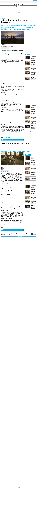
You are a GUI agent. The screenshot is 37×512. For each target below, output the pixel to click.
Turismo (5, 227)
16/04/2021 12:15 (3, 46)
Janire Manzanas (6, 167)
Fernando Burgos (3, 45)
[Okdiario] (18, 4)
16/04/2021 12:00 (6, 169)
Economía (9, 6)
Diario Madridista (29, 6)
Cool (18, 6)
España (6, 6)
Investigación (15, 6)
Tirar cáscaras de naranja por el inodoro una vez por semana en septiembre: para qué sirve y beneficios (15, 29)
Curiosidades (5, 137)
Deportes (12, 6)
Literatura (8, 137)
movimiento (10, 50)
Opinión (23, 6)
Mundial (20, 6)
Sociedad (25, 6)
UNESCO (21, 207)
